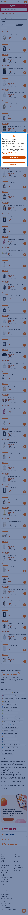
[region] (14, 150)
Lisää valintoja (13, 164)
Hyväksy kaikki (14, 157)
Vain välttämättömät (14, 161)
